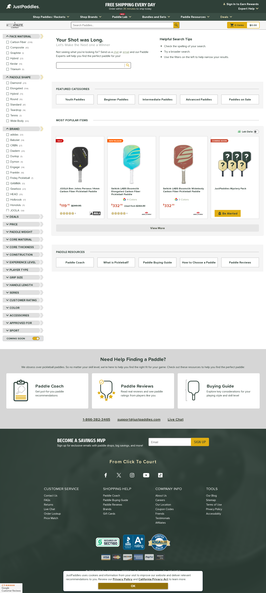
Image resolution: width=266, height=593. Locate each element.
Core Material (21, 239)
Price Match (51, 518)
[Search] (176, 25)
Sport (14, 330)
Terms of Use (214, 504)
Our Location (163, 504)
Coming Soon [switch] (16, 338)
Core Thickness (22, 247)
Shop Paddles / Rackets (49, 17)
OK (133, 585)
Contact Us (50, 495)
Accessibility (213, 514)
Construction (21, 254)
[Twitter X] (119, 475)
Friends (159, 514)
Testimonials (162, 518)
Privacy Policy (122, 579)
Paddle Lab (119, 16)
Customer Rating (23, 300)
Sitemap (211, 500)
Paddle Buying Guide (115, 500)
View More (157, 228)
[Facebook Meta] (106, 475)
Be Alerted (229, 213)
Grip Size (16, 277)
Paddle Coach (111, 495)
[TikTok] (160, 475)
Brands (107, 509)
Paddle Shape (20, 77)
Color (15, 308)
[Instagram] (132, 475)
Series (14, 292)
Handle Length (21, 285)
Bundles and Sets (154, 17)
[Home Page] (23, 6)
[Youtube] (146, 475)
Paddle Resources (193, 17)
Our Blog (211, 495)
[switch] (248, 132)
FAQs (47, 500)
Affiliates (160, 523)
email (126, 52)
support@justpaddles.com (139, 419)
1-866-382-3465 (96, 419)
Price (14, 224)
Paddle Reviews (112, 504)
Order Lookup (52, 514)
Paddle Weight (21, 232)
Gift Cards (109, 514)
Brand (15, 129)
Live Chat (175, 419)
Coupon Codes (164, 509)
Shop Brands (89, 17)
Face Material (20, 36)
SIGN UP (200, 442)
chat (116, 52)
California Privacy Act (153, 579)
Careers (160, 500)
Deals (224, 17)
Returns (48, 504)
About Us (161, 495)
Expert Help (246, 8)
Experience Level (23, 262)
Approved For (21, 323)
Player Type (19, 270)
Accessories (19, 315)
